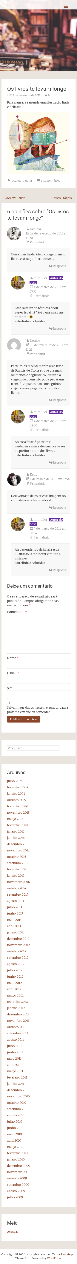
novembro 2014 (18, 882)
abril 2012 (14, 989)
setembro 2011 (17, 1033)
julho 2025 (15, 781)
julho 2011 (14, 1046)
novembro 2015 (18, 850)
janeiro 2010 (16, 1159)
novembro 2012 (18, 945)
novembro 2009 (18, 1172)
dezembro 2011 (18, 1014)
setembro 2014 (17, 894)
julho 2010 (14, 1121)
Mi (50, 95)
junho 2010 (15, 1128)
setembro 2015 (17, 863)
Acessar (12, 1231)
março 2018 (15, 819)
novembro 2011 (18, 1020)
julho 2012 (14, 970)
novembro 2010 (18, 1096)
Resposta (59, 266)
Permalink (37, 242)
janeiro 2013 (15, 932)
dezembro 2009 (18, 1166)
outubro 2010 (16, 1102)
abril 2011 (14, 1065)
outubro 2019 (16, 800)
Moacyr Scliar (13, 198)
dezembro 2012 (18, 938)
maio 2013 (14, 920)
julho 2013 (14, 907)
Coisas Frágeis (63, 198)
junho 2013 (15, 913)
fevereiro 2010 (17, 1153)
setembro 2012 (18, 957)
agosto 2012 (15, 964)
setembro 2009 (18, 1184)
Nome (13, 658)
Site (10, 688)
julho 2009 (15, 1197)
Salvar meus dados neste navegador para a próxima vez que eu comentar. (37, 710)
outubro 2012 (16, 951)
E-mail (13, 673)
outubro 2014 (16, 888)
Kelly (33, 474)
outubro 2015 (16, 856)
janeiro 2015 (15, 875)
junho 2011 (15, 1052)
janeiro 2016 (16, 838)
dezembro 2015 (18, 844)
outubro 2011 (16, 1027)
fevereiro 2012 (17, 1002)
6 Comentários (50, 180)
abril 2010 (14, 1140)
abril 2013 (14, 926)
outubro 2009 (17, 1178)
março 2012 (15, 995)
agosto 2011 (15, 1039)
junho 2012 (15, 976)
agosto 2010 (15, 1115)
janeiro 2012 (16, 1008)
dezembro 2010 (18, 1090)
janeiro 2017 (15, 831)
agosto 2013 (15, 901)
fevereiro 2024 (17, 787)
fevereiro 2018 (17, 825)
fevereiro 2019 (17, 806)
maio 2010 (14, 1134)
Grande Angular (22, 180)
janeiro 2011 (15, 1084)
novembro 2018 (18, 812)
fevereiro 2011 (17, 1077)
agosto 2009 (16, 1191)
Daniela (35, 229)
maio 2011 (14, 1058)
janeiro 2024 (16, 793)
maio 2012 (14, 983)
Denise (35, 340)
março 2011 (15, 1071)
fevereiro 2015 (17, 869)
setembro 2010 (17, 1109)
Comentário (17, 612)
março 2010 (15, 1147)
